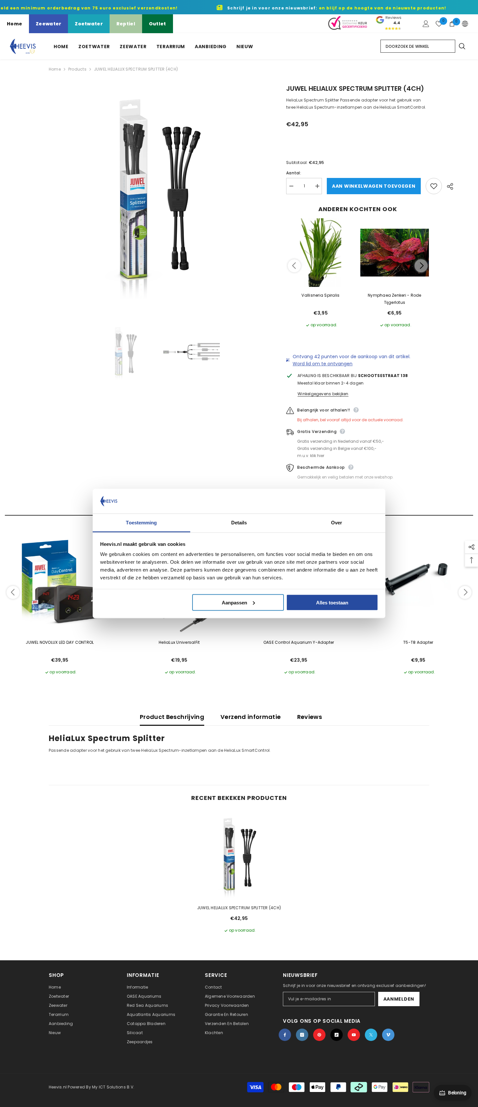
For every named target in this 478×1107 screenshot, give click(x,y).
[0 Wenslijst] (439, 23)
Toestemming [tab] (141, 522)
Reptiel (125, 23)
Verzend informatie (250, 717)
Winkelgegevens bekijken (323, 394)
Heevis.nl (58, 1087)
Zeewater (48, 23)
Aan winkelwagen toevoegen (374, 186)
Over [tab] (336, 522)
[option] (158, 193)
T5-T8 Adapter (418, 642)
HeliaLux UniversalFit (179, 642)
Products (77, 69)
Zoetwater (89, 23)
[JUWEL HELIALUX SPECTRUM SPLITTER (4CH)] (239, 855)
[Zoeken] (461, 46)
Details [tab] (239, 522)
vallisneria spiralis (320, 295)
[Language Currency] (465, 23)
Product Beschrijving (172, 717)
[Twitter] (371, 1035)
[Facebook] (285, 1035)
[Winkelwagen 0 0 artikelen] (452, 23)
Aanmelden (398, 999)
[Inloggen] (426, 23)
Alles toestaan (332, 602)
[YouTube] (354, 1035)
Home (14, 23)
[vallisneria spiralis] (320, 252)
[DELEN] (447, 186)
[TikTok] (336, 1035)
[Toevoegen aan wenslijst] (434, 186)
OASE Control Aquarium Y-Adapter (298, 642)
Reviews (309, 717)
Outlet (157, 23)
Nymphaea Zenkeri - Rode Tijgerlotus (394, 298)
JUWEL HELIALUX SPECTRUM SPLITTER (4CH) (239, 908)
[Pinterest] (319, 1035)
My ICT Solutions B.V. (113, 1087)
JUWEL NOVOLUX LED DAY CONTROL (60, 642)
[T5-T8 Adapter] (418, 579)
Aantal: (293, 173)
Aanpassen (234, 602)
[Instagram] (302, 1035)
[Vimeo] (388, 1035)
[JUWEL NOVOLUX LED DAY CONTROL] (60, 579)
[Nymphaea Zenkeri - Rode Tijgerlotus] (394, 252)
